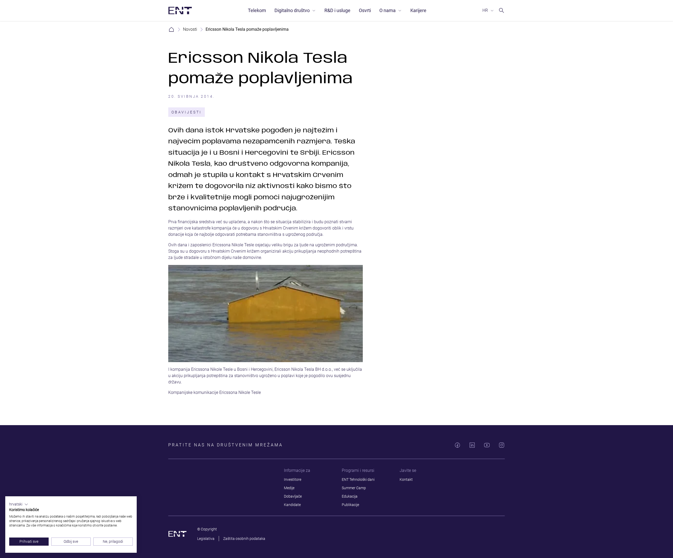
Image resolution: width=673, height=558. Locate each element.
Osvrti (365, 10)
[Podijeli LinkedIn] (472, 445)
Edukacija (350, 496)
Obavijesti (186, 112)
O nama (387, 10)
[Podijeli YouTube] (487, 445)
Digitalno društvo (292, 10)
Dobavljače (293, 496)
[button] (18, 504)
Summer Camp (354, 488)
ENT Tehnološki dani (358, 479)
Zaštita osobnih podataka (244, 538)
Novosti (190, 29)
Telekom (257, 10)
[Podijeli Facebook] (457, 445)
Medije (289, 488)
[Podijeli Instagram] (501, 445)
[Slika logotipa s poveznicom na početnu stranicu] (180, 10)
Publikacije (350, 505)
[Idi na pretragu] (501, 10)
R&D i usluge (337, 10)
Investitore (292, 479)
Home (171, 29)
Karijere (418, 10)
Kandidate (292, 505)
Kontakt (406, 479)
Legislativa (206, 538)
